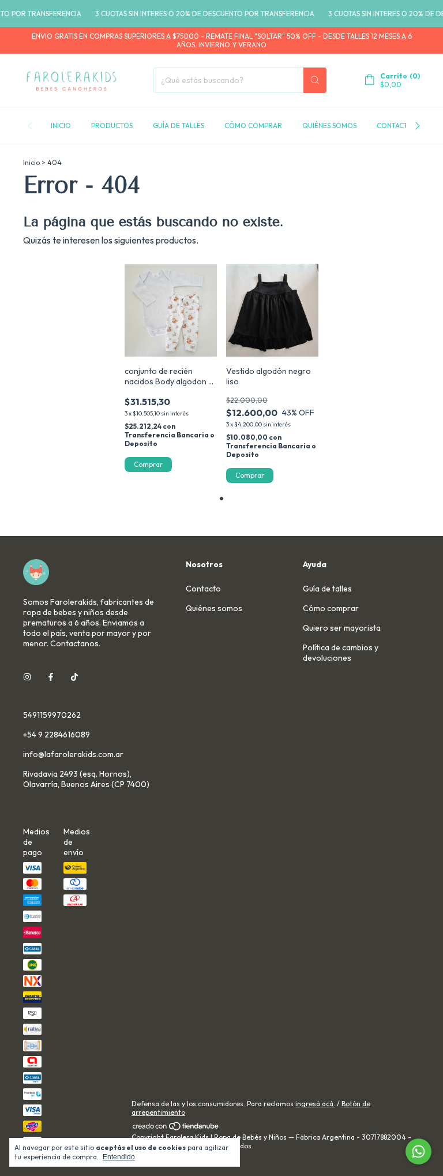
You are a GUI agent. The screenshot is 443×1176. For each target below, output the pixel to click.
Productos (112, 125)
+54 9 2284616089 (56, 734)
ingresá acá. (315, 1103)
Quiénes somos (329, 125)
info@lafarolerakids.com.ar (73, 754)
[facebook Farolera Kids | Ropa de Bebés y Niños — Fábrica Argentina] (51, 677)
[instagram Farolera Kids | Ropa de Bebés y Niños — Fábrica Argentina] (27, 677)
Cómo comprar (253, 125)
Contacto (395, 125)
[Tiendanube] (176, 1128)
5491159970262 (52, 715)
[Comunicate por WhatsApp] (418, 1151)
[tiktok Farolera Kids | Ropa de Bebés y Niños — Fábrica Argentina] (74, 677)
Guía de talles (178, 125)
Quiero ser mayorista (342, 628)
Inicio (61, 125)
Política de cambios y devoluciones (340, 652)
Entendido (119, 1157)
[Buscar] (314, 80)
